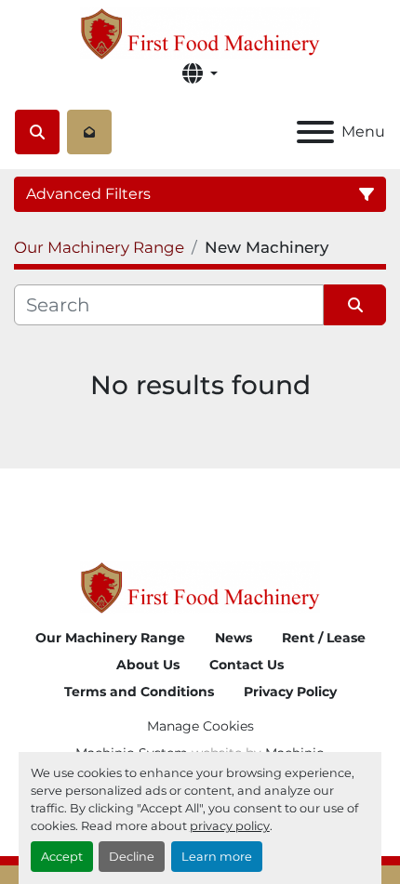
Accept (62, 857)
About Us (148, 664)
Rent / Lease (324, 637)
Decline (131, 857)
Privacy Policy (290, 691)
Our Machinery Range (110, 637)
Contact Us (246, 664)
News (233, 637)
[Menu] (315, 132)
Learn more (216, 857)
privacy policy (230, 826)
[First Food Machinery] (199, 586)
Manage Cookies (200, 726)
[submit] (355, 304)
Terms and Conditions (139, 691)
